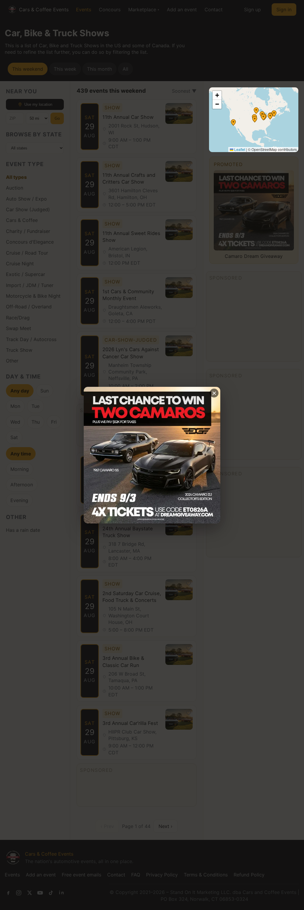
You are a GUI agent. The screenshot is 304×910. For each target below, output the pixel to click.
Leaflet (239, 149)
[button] (256, 110)
